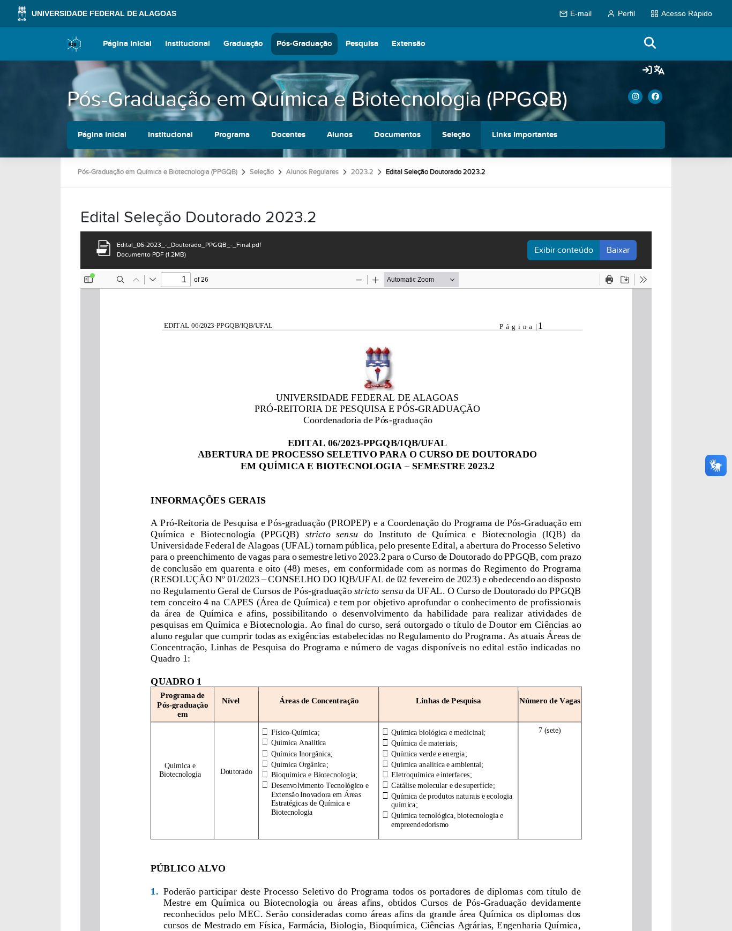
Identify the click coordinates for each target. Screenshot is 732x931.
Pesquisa (362, 44)
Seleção (456, 135)
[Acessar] (647, 71)
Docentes (288, 135)
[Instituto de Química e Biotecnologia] (74, 44)
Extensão (408, 44)
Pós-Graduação (304, 44)
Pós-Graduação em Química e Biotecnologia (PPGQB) (317, 99)
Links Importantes (524, 135)
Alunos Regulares (312, 172)
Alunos (340, 135)
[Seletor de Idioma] (659, 71)
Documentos (397, 135)
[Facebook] (655, 96)
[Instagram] (635, 96)
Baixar (618, 250)
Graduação (243, 44)
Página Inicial (127, 44)
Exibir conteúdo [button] (563, 250)
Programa (232, 135)
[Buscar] (650, 43)
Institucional (187, 44)
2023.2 (362, 172)
